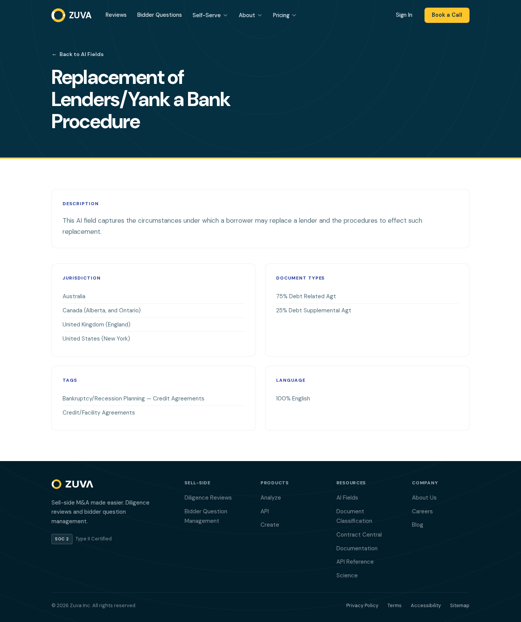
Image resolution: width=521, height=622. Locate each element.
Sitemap (460, 605)
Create (269, 525)
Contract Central (359, 534)
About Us (424, 497)
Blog (417, 525)
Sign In (404, 14)
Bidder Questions (159, 14)
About (247, 15)
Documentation (357, 548)
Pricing (281, 15)
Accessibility (426, 605)
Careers (422, 511)
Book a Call (447, 14)
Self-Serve (207, 15)
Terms (395, 605)
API (264, 511)
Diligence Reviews (208, 497)
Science (347, 575)
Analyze (270, 497)
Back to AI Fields (77, 54)
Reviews (116, 14)
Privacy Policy (362, 605)
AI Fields (347, 497)
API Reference (355, 562)
